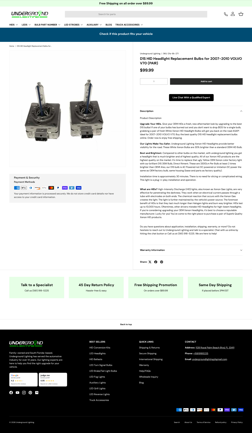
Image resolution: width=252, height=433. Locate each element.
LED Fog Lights (97, 376)
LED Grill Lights (97, 388)
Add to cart (206, 81)
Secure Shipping (147, 353)
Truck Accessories (99, 400)
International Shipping (151, 359)
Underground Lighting (150, 53)
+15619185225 (200, 353)
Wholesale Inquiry (148, 376)
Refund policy (220, 422)
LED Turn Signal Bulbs (100, 365)
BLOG (109, 24)
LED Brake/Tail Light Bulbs (103, 370)
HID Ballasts (95, 359)
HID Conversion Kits (99, 347)
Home (11, 46)
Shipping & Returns (149, 347)
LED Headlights (97, 353)
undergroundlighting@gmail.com (209, 359)
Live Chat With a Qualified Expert (191, 97)
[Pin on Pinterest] (161, 262)
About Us (188, 422)
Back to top (126, 324)
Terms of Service (203, 422)
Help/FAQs (145, 370)
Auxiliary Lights (97, 382)
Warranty (144, 365)
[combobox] (136, 14)
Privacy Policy (237, 422)
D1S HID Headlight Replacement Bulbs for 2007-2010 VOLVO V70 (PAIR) (34, 46)
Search (177, 422)
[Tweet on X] (150, 262)
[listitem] (23, 379)
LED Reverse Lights (99, 394)
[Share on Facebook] (156, 262)
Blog (141, 382)
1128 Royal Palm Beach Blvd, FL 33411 (215, 347)
